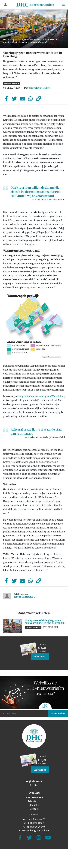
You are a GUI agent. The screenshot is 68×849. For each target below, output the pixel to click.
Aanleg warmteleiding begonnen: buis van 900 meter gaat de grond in (45, 621)
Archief (34, 785)
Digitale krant (34, 781)
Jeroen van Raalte (39, 87)
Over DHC (34, 792)
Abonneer (40, 656)
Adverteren (34, 801)
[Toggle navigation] (63, 5)
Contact (34, 808)
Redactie (34, 805)
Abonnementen (34, 797)
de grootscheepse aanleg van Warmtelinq (41, 396)
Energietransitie (41, 5)
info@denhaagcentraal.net (34, 830)
